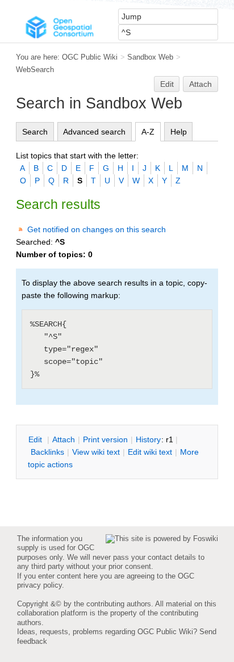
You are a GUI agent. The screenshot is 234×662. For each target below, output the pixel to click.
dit (36, 439)
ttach (63, 439)
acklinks (47, 451)
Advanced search (94, 131)
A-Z (147, 131)
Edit (167, 84)
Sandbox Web (150, 57)
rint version (105, 439)
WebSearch (35, 69)
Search (35, 131)
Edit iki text (150, 451)
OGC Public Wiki (90, 57)
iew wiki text (96, 451)
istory (148, 439)
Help (178, 131)
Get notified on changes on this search (96, 229)
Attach (200, 84)
